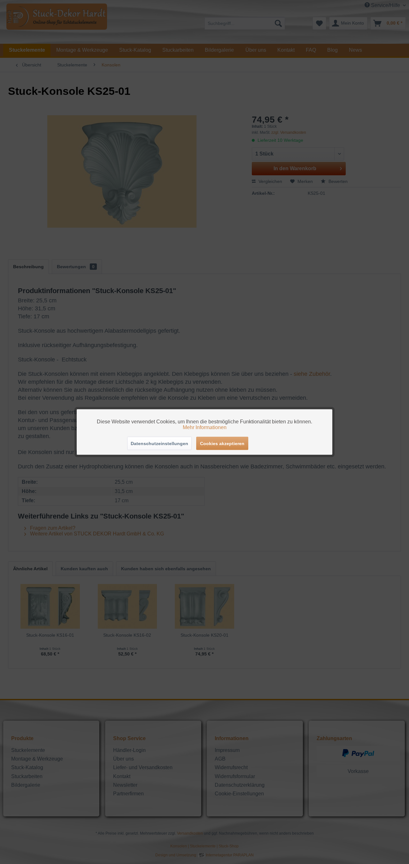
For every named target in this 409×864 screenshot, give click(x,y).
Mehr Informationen (205, 427)
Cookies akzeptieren (222, 443)
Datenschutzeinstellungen (159, 443)
